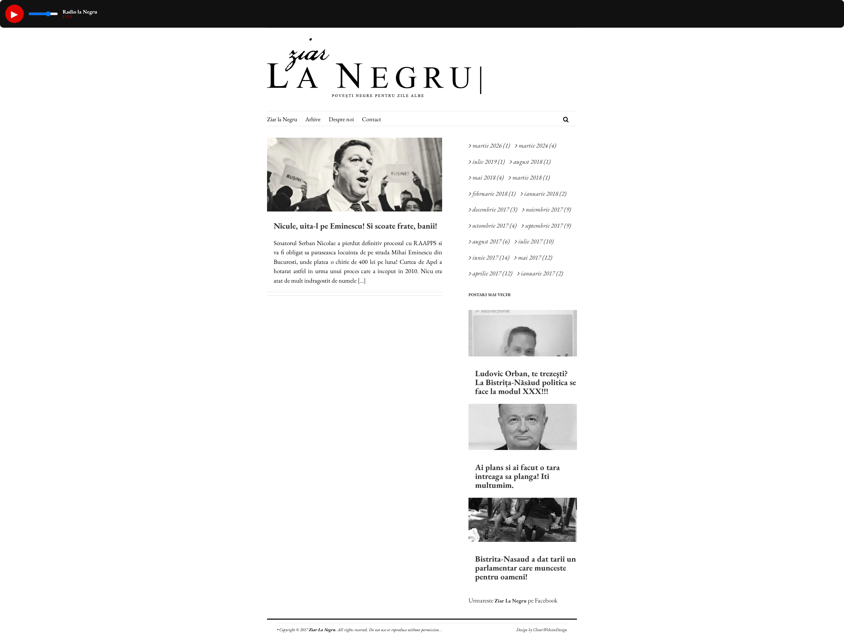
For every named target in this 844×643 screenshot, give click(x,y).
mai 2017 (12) (535, 257)
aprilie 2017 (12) (492, 273)
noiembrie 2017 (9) (548, 209)
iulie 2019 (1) (488, 161)
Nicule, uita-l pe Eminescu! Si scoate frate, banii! (355, 225)
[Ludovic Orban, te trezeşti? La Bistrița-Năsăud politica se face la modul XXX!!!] (522, 333)
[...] (362, 280)
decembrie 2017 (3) (494, 209)
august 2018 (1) (532, 161)
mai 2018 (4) (488, 177)
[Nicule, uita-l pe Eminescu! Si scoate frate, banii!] (354, 174)
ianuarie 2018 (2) (545, 193)
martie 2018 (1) (531, 177)
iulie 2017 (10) (536, 241)
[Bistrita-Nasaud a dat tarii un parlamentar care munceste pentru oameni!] (522, 520)
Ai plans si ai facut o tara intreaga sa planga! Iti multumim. (517, 476)
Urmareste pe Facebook (513, 600)
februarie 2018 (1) (494, 193)
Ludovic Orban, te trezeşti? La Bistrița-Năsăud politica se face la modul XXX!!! (525, 382)
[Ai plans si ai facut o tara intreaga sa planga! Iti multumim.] (522, 427)
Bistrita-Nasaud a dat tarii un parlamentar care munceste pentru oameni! (525, 567)
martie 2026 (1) (491, 145)
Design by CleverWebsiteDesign (541, 629)
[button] (566, 118)
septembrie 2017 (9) (548, 225)
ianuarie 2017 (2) (542, 273)
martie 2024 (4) (537, 145)
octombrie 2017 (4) (494, 225)
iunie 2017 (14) (490, 257)
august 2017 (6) (491, 241)
